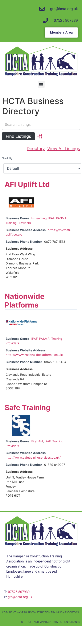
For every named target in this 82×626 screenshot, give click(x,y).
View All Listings (63, 148)
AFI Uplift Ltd (27, 184)
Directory (36, 148)
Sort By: (7, 158)
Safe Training (27, 407)
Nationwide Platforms (24, 300)
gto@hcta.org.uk (20, 597)
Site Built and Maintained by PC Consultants (50, 622)
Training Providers (18, 223)
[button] (41, 84)
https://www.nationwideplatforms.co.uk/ (34, 354)
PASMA (61, 218)
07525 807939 (19, 592)
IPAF (51, 218)
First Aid (37, 441)
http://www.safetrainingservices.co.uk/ (33, 457)
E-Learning (39, 218)
